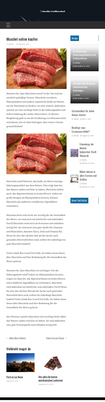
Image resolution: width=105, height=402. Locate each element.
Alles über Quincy (17, 338)
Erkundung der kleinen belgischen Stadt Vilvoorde (88, 150)
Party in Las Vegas (55, 338)
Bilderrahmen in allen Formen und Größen (88, 175)
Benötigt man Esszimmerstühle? (81, 129)
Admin (10, 44)
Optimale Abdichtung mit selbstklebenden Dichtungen (84, 87)
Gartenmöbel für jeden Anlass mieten (83, 113)
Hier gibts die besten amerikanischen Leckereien (50, 378)
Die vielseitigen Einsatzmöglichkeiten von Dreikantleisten (84, 55)
